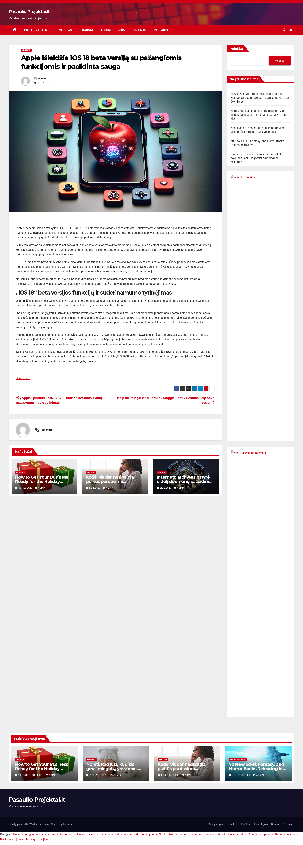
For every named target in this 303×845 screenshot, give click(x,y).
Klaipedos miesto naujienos (116, 834)
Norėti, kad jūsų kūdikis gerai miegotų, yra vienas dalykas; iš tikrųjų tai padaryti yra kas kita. (259, 114)
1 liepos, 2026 (170, 775)
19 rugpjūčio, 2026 (30, 775)
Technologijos (112, 30)
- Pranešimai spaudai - (260, 834)
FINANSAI (86, 30)
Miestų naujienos (38, 30)
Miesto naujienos (146, 834)
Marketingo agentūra (26, 834)
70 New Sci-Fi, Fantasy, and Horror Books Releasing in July (256, 769)
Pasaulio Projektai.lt (29, 11)
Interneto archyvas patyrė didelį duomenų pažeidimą (184, 479)
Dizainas (139, 30)
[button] (284, 29)
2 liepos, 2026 (99, 775)
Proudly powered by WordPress (25, 824)
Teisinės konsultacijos (54, 834)
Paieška (236, 49)
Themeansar (69, 824)
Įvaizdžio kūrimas (193, 834)
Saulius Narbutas (170, 834)
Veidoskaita (214, 834)
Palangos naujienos (38, 839)
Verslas (65, 30)
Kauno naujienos (285, 834)
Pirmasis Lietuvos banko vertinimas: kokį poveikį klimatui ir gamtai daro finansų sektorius (256, 158)
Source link (23, 378)
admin (42, 78)
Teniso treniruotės (235, 834)
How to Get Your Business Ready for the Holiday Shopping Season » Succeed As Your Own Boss (260, 97)
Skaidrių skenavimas (83, 834)
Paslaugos (162, 30)
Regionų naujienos (12, 839)
